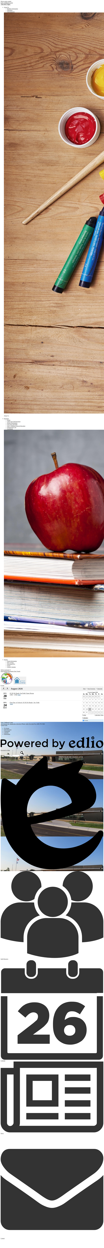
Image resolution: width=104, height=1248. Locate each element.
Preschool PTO (11, 664)
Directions (9, 10)
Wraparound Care (11, 427)
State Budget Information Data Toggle (10, 671)
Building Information (12, 8)
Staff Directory (11, 11)
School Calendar (11, 667)
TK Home (6, 728)
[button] (6, 7)
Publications (7, 734)
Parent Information (12, 661)
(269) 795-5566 (30, 724)
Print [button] (84, 688)
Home (8, 420)
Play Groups (10, 662)
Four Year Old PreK (12, 424)
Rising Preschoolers (12, 423)
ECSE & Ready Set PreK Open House (22, 693)
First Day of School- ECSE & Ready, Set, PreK (24, 702)
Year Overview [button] (91, 688)
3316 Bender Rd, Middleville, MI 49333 (11, 724)
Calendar (6, 732)
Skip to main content (6, 1)
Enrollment (10, 429)
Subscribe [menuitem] (99, 688)
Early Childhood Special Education (16, 426)
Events (86, 720)
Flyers (8, 665)
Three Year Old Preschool (13, 421)
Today (84, 715)
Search (2, 755)
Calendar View (99, 715)
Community (7, 731)
